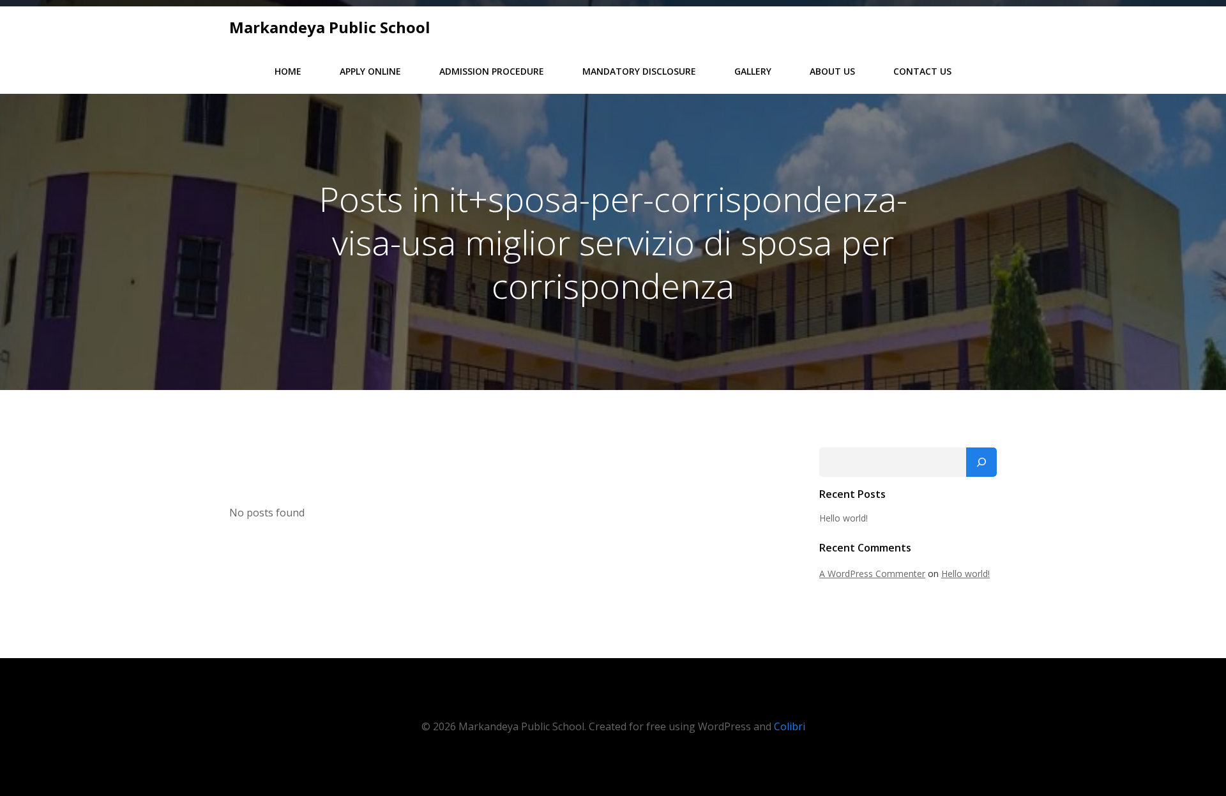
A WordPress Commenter (872, 573)
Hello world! (843, 518)
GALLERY (752, 71)
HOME (288, 71)
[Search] (981, 462)
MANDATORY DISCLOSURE (639, 71)
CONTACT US (922, 71)
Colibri (789, 726)
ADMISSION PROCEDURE (491, 71)
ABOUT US (832, 71)
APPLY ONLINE (370, 71)
